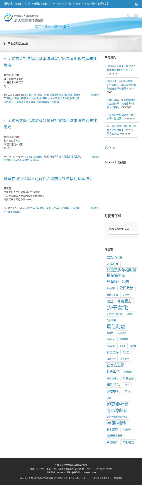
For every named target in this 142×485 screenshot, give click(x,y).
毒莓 (6, 102)
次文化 (110, 332)
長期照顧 (116, 423)
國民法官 (54, 156)
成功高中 (24, 98)
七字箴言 (29, 95)
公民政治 (126, 288)
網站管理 (97, 478)
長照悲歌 (126, 429)
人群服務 (113, 264)
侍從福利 (56, 208)
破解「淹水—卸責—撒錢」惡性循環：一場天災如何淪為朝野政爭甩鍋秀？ (121, 85)
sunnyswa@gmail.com (102, 468)
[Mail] (136, 4)
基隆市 (125, 294)
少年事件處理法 (114, 313)
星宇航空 (74, 98)
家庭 (110, 301)
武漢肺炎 (122, 333)
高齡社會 (128, 442)
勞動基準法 (112, 294)
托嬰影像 (34, 98)
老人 (127, 391)
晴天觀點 (38, 95)
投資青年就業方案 (48, 98)
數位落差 (63, 156)
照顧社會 (111, 339)
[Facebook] (130, 4)
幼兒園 (130, 314)
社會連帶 (128, 378)
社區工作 (113, 352)
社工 (126, 353)
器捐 (9, 98)
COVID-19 (114, 257)
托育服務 (111, 320)
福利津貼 (113, 385)
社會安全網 (74, 156)
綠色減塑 (24, 160)
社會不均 (111, 358)
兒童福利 (111, 288)
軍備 (33, 102)
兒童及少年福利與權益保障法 (121, 273)
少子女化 (117, 307)
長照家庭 (112, 429)
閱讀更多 (95, 95)
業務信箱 (118, 478)
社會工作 (113, 371)
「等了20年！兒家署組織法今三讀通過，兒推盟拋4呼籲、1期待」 (121, 103)
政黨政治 (65, 208)
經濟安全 (113, 392)
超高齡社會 (118, 404)
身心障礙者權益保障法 (117, 417)
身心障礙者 (117, 410)
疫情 (133, 346)
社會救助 (128, 372)
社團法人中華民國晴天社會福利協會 (51, 478)
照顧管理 (123, 339)
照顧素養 (111, 346)
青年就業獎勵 (43, 102)
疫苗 (11, 102)
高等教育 (112, 442)
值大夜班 (68, 94)
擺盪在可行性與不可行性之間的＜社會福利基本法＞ (48, 178)
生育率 (122, 346)
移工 (127, 385)
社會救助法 (113, 378)
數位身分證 (63, 98)
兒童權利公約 (118, 281)
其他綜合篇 (30, 208)
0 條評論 (55, 102)
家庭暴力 (125, 301)
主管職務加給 (56, 94)
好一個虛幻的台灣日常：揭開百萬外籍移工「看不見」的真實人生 (121, 130)
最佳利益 (116, 326)
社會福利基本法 (22, 102)
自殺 (109, 398)
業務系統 (108, 478)
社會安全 (124, 358)
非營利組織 (114, 436)
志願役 (15, 98)
